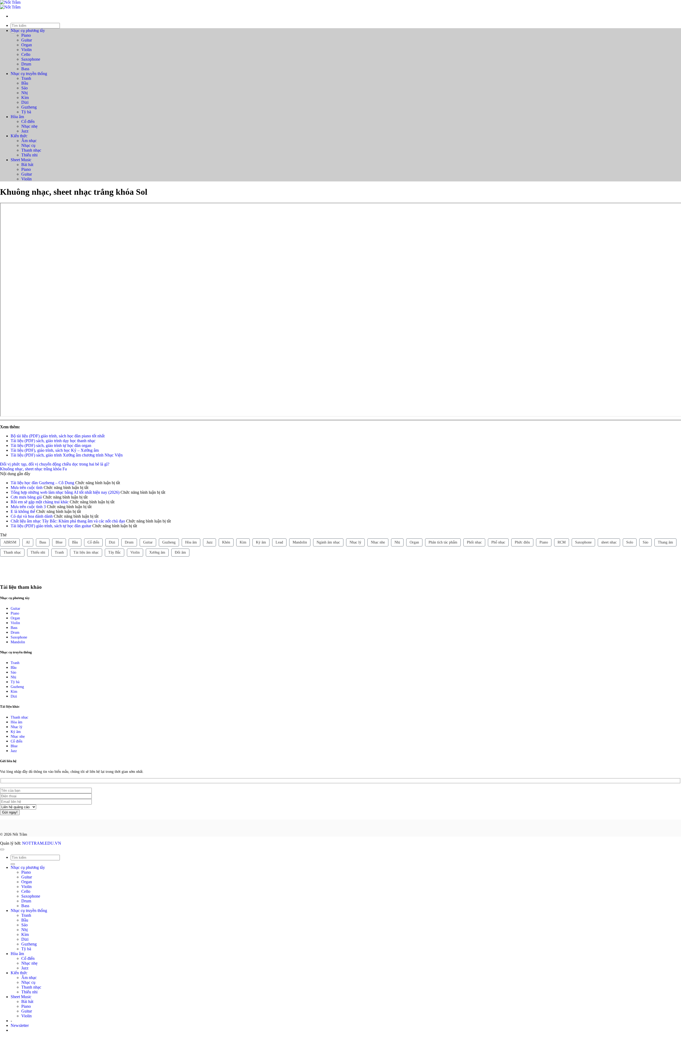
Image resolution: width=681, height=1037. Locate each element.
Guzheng (29, 107)
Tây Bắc (114, 552)
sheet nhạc (609, 542)
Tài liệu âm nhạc (86, 552)
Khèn (226, 542)
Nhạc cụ (28, 145)
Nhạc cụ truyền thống (29, 73)
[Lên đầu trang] (2, 849)
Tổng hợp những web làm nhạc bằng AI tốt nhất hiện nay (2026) (65, 492)
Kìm (25, 97)
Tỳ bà (26, 112)
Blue (59, 542)
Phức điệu (522, 542)
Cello (25, 54)
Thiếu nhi (29, 155)
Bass (25, 69)
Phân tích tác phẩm (443, 542)
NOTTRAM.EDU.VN (41, 843)
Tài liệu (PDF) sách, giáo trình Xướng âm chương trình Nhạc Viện (67, 455)
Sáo (24, 88)
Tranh (26, 78)
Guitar (26, 40)
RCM (562, 542)
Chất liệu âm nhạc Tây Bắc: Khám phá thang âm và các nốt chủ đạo (68, 521)
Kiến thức (19, 136)
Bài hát (27, 164)
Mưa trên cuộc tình (27, 487)
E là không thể (23, 511)
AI (28, 542)
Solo (629, 542)
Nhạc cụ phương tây (28, 30)
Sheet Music (21, 159)
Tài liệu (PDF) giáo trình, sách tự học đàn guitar (51, 526)
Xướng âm (157, 552)
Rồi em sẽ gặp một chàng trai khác (40, 502)
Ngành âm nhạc (328, 542)
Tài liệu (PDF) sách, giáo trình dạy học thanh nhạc (53, 440)
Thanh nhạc (31, 150)
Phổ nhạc (498, 542)
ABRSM (9, 542)
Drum (26, 64)
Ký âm (261, 542)
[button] (20, 1025)
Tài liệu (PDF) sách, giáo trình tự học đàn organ (51, 445)
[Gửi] (13, 864)
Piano (26, 35)
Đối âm (180, 552)
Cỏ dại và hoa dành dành (32, 516)
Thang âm (665, 542)
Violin (26, 49)
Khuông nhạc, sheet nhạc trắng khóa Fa (33, 469)
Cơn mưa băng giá (26, 497)
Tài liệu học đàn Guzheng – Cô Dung (42, 482)
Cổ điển (28, 121)
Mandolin (300, 542)
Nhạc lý (355, 542)
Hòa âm (17, 116)
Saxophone (30, 59)
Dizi (24, 102)
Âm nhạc (29, 140)
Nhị (24, 92)
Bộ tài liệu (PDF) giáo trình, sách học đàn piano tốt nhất (58, 436)
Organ (26, 45)
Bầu (24, 83)
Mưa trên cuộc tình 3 (28, 506)
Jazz (24, 131)
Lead (279, 542)
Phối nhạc (474, 542)
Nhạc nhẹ (29, 126)
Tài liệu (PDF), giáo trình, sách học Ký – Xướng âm (55, 450)
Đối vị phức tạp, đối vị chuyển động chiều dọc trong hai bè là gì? (54, 464)
